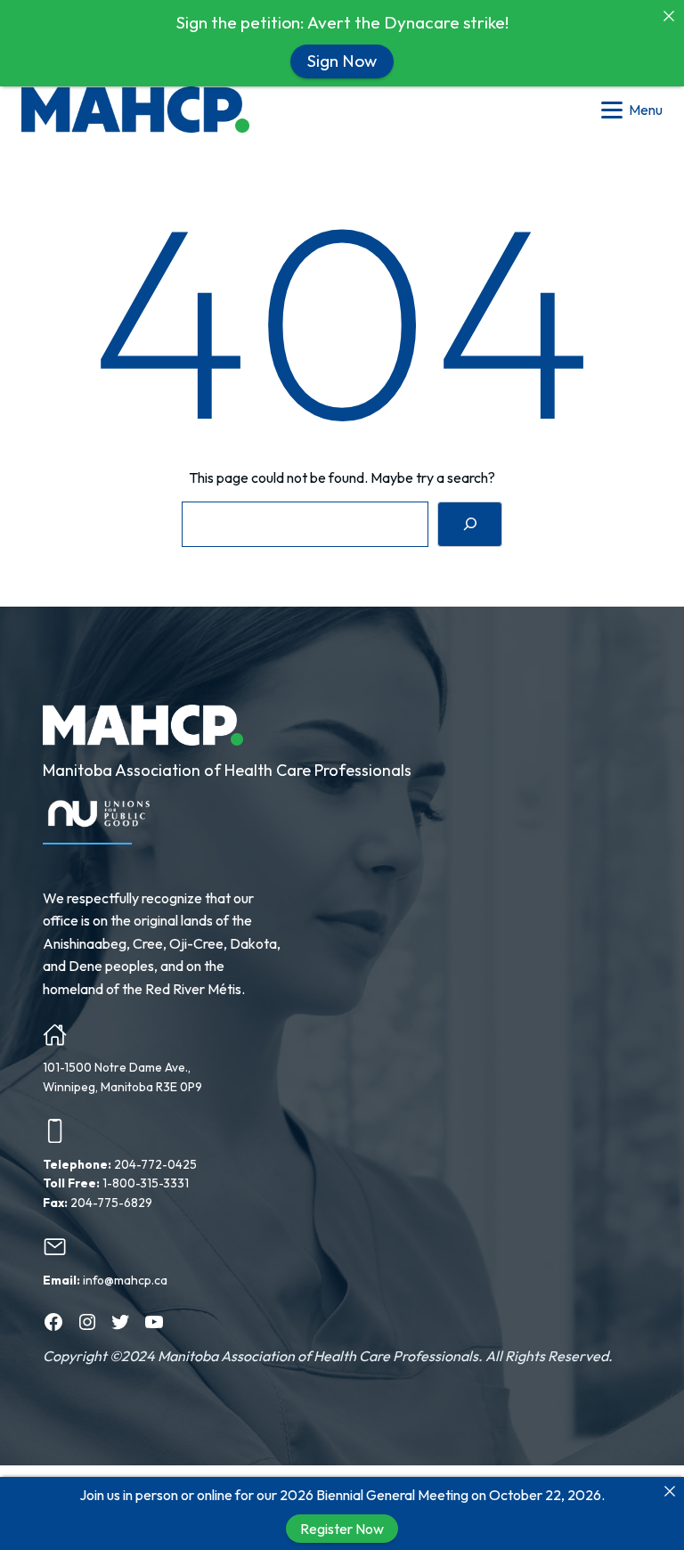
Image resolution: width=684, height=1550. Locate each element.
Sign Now (342, 60)
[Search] (469, 524)
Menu (646, 109)
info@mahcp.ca (125, 1280)
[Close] (670, 1491)
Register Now (342, 1529)
